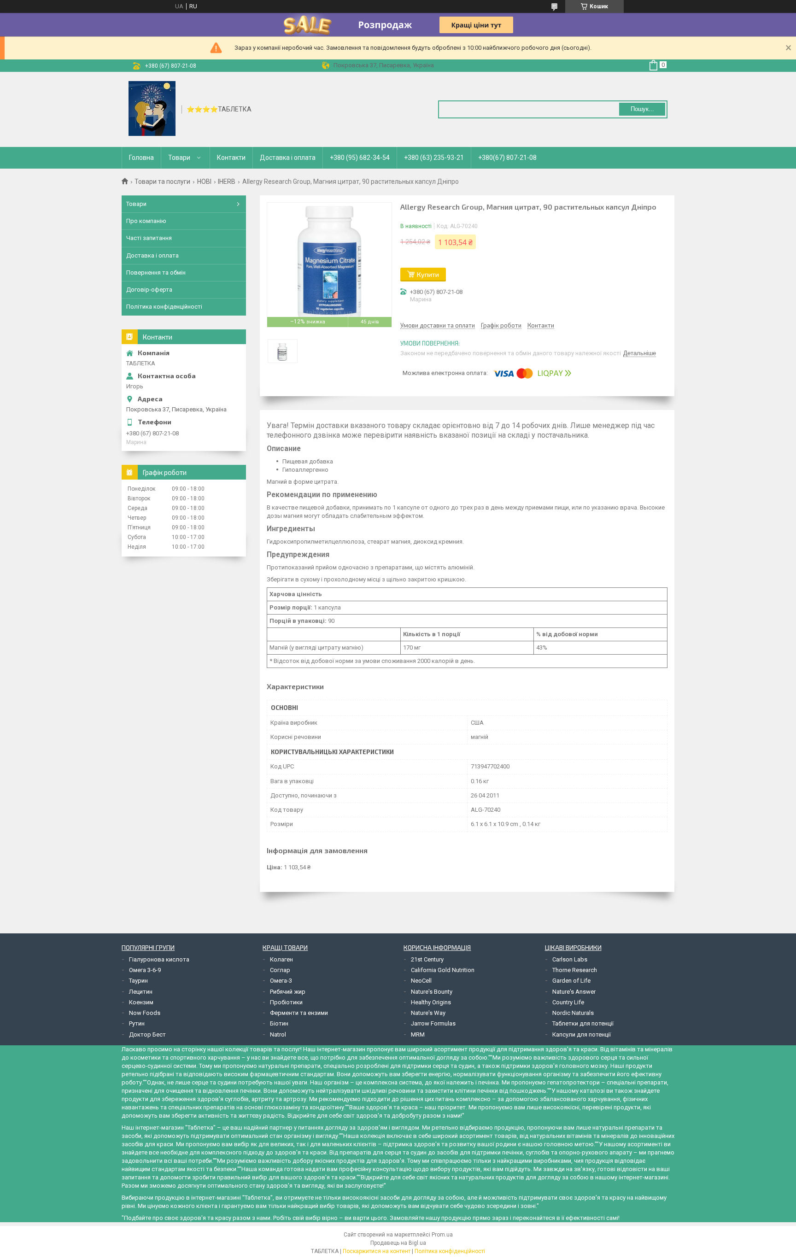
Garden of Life (571, 980)
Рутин (137, 1023)
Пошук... (642, 108)
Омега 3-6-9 (145, 970)
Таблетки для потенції (583, 1023)
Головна (141, 157)
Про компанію (146, 220)
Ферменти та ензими (299, 1012)
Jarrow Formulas (433, 1023)
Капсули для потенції (581, 1034)
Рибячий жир (287, 991)
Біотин (279, 1023)
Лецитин (140, 991)
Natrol (278, 1034)
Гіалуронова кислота (159, 959)
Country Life (568, 1002)
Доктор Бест (147, 1034)
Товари (179, 157)
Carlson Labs (569, 959)
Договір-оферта (149, 289)
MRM (418, 1034)
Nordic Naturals (573, 1012)
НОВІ (204, 181)
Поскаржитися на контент (376, 1251)
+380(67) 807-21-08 (507, 157)
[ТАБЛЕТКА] (152, 108)
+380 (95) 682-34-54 (360, 157)
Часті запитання (149, 237)
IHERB (226, 181)
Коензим (141, 1002)
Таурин (138, 980)
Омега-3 (281, 980)
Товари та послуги (162, 181)
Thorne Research (574, 970)
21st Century (427, 959)
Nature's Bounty (431, 991)
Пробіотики (286, 1002)
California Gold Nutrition (442, 970)
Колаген (281, 959)
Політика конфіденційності (164, 306)
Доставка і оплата (288, 157)
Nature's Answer (574, 991)
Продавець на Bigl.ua (398, 1243)
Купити (428, 274)
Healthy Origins (431, 1002)
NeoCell (421, 980)
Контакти (231, 157)
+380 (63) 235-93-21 (434, 157)
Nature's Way (428, 1012)
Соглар (280, 970)
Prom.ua (442, 1234)
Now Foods (144, 1012)
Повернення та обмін (156, 272)
